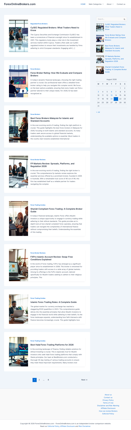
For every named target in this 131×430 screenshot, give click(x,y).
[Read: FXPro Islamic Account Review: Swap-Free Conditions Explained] (18, 265)
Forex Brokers (35, 69)
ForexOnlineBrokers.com (20, 4)
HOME (83, 4)
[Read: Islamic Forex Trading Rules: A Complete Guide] (18, 309)
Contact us (121, 4)
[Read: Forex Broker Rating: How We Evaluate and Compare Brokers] (18, 81)
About (109, 4)
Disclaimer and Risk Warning (108, 406)
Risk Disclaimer (84, 426)
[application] (103, 4)
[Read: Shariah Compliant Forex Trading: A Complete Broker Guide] (18, 218)
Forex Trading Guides (37, 205)
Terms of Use (108, 403)
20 (112, 99)
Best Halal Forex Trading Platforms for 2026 (52, 345)
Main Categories (95, 4)
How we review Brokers (108, 411)
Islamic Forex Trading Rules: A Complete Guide (53, 302)
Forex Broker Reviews (38, 159)
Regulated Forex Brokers (39, 24)
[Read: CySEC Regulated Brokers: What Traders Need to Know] (18, 36)
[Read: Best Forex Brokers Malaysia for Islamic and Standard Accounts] (18, 126)
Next (84, 380)
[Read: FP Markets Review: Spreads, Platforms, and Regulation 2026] (18, 172)
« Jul (98, 112)
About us (108, 395)
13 (111, 95)
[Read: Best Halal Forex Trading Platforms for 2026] (18, 351)
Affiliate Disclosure (108, 408)
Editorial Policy (108, 414)
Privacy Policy (108, 400)
